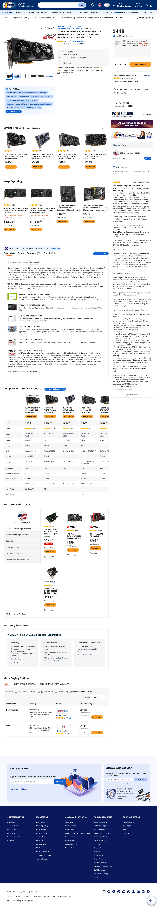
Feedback (35, 263)
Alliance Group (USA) (30, 434)
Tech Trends (48, 433)
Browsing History (42, 826)
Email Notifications (42, 852)
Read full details (17, 659)
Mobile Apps (98, 855)
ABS (124, 829)
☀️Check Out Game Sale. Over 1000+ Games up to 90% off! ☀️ (79, 67)
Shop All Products (33, 128)
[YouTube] (133, 891)
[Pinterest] (129, 891)
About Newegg (70, 822)
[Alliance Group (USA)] (66, 726)
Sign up (59, 781)
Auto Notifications (42, 859)
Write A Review (133, 395)
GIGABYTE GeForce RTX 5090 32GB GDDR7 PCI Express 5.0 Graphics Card (16, 210)
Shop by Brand (99, 848)
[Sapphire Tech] (47, 27)
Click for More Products (16, 614)
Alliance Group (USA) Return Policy (55, 659)
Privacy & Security (13, 837)
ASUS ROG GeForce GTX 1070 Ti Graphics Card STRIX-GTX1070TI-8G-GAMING (68, 156)
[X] (114, 891)
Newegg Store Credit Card (103, 866)
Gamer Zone (69, 837)
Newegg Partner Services (102, 833)
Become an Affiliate (101, 837)
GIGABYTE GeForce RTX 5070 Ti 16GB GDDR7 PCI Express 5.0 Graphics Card (42, 210)
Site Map (97, 844)
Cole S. (116, 389)
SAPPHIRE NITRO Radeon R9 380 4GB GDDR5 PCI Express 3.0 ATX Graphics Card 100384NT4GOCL (51, 410)
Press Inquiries (70, 840)
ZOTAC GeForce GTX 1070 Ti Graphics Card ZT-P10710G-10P (95, 156)
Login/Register (41, 822)
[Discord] (143, 891)
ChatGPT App (98, 859)
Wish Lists (39, 840)
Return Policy (11, 833)
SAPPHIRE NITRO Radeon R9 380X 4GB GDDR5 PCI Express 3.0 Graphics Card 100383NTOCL (69, 410)
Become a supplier (100, 822)
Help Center (11, 822)
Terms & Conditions (14, 896)
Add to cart (140, 64)
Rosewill (126, 833)
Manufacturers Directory (87, 654)
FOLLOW (147, 158)
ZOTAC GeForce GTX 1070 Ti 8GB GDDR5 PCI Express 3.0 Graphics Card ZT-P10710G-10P (107, 410)
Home (6, 17)
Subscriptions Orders (43, 855)
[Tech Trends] (66, 711)
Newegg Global (128, 826)
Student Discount (100, 863)
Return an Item (12, 829)
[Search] (82, 5)
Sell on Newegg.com (101, 826)
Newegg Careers (71, 844)
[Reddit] (55, 39)
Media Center (70, 829)
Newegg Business (129, 822)
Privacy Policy (26, 896)
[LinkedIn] (124, 891)
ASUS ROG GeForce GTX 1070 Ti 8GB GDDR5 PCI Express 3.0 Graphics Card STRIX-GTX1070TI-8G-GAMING (87, 410)
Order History (41, 829)
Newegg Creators (100, 840)
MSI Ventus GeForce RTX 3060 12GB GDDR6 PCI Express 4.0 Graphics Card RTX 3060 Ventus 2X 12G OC (74, 536)
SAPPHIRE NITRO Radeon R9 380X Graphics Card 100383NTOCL (42, 156)
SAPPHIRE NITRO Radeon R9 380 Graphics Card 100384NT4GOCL (16, 156)
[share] (55, 35)
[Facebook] (109, 891)
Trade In (97, 877)
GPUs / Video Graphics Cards (72, 17)
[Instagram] (119, 891)
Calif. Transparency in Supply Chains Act (58, 896)
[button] (26, 5)
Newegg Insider (70, 848)
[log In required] (57, 514)
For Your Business (100, 829)
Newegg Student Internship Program (77, 833)
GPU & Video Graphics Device (45, 17)
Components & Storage (21, 17)
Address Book (41, 837)
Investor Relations (71, 826)
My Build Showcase (42, 848)
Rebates (97, 852)
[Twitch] (138, 891)
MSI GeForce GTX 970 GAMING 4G (96, 535)
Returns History (41, 833)
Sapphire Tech (93, 17)
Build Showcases (100, 870)
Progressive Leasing (101, 874)
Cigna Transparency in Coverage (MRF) (20, 901)
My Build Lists (41, 844)
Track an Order (12, 826)
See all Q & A (100, 254)
